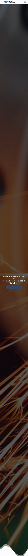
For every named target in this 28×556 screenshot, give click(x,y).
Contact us (14, 287)
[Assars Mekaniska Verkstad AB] (9, 2)
